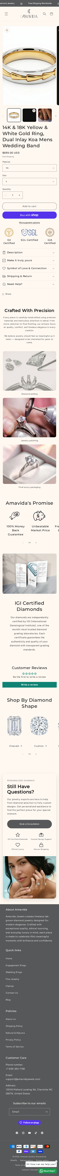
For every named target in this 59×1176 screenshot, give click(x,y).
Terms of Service (15, 1046)
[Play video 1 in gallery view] (29, 115)
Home (9, 958)
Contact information (31, 1170)
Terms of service (22, 1165)
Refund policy (26, 1160)
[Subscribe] (46, 1112)
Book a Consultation (29, 824)
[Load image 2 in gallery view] (45, 115)
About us (11, 1019)
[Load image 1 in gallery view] (14, 115)
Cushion (39, 746)
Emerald (14, 746)
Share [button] (8, 294)
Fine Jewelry (12, 979)
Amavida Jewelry (27, 1157)
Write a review (29, 684)
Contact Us (12, 992)
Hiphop (10, 986)
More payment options (29, 222)
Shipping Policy (14, 1026)
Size (4, 175)
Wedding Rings (14, 972)
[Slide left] (3, 116)
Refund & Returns (15, 1033)
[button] (6, 13)
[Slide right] (56, 116)
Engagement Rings (16, 965)
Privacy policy (42, 1160)
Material (6, 162)
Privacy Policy (13, 1039)
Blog (8, 999)
